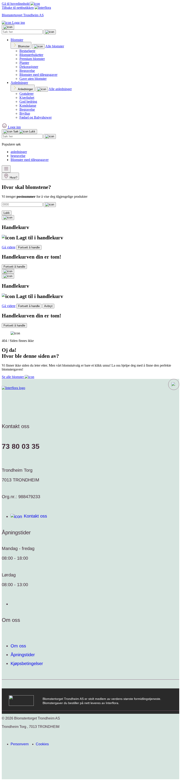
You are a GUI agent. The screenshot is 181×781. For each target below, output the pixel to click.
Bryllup (24, 113)
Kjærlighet (26, 97)
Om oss (18, 645)
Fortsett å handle (29, 247)
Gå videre (8, 247)
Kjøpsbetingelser (27, 663)
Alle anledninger (60, 89)
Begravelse (27, 71)
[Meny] (6, 169)
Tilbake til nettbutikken (18, 7)
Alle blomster (54, 46)
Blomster (17, 40)
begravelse (18, 156)
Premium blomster (32, 59)
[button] (173, 384)
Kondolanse (27, 105)
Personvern (20, 744)
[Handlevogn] (8, 217)
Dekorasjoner (28, 67)
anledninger (19, 152)
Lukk (7, 212)
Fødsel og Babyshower (35, 117)
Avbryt (48, 306)
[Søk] (49, 32)
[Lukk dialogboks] (8, 276)
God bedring (28, 101)
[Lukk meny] (8, 27)
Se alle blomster (13, 377)
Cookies (42, 744)
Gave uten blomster (33, 78)
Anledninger (19, 82)
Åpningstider (23, 654)
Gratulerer (26, 93)
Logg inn (18, 22)
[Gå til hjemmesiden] (13, 388)
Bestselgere (27, 51)
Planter (24, 63)
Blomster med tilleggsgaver (38, 74)
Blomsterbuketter (31, 55)
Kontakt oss (35, 516)
